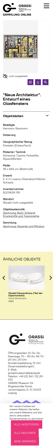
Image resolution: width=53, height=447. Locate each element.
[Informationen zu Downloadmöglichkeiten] (38, 82)
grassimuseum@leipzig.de (24, 373)
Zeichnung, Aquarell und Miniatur (23, 226)
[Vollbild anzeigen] (45, 82)
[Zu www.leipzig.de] (26, 339)
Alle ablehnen (24, 433)
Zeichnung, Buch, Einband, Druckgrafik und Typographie (21, 214)
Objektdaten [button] (13, 116)
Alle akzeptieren (26, 424)
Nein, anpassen (25, 441)
